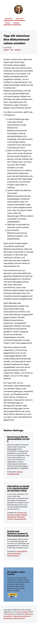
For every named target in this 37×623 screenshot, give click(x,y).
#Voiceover (17, 553)
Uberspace (29, 614)
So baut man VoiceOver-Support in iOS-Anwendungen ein (18, 533)
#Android (10, 515)
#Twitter (10, 519)
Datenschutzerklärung (21, 616)
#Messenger (11, 517)
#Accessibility (22, 551)
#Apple (6, 50)
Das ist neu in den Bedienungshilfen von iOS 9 (18, 439)
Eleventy (10, 614)
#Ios (11, 50)
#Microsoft (21, 517)
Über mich (20, 18)
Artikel (7, 23)
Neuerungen (12, 449)
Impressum (8, 616)
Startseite (8, 18)
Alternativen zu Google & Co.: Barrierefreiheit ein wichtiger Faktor (18, 488)
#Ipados (18, 50)
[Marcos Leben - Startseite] (18, 9)
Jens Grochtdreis (23, 612)
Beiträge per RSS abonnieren (14, 618)
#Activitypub (22, 512)
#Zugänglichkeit (13, 474)
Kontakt (16, 23)
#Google (24, 515)
